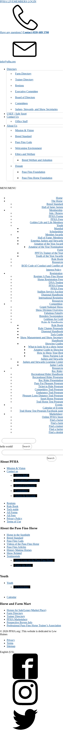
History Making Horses (19, 550)
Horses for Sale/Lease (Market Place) (26, 610)
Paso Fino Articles (16, 547)
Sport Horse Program (51, 398)
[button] (8, 188)
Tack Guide (57, 334)
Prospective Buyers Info (19, 622)
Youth (60, 225)
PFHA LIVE (7, 1)
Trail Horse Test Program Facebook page (41, 410)
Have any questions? (24, 32)
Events (58, 404)
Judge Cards (56, 365)
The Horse (56, 201)
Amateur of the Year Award (48, 243)
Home (59, 197)
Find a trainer (56, 426)
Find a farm (57, 423)
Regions (19, 85)
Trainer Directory (24, 79)
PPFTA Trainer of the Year (49, 252)
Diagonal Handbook (52, 294)
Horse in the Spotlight (18, 534)
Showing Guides (54, 343)
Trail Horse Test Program (49, 401)
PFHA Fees (57, 219)
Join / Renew (56, 213)
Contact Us (13, 116)
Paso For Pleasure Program (48, 383)
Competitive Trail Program (49, 389)
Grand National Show (51, 306)
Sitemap (11, 646)
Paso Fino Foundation (33, 171)
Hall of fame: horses (52, 207)
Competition (55, 303)
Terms (10, 643)
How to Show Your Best (50, 352)
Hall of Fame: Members (50, 237)
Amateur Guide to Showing (48, 349)
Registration (56, 273)
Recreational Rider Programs (47, 377)
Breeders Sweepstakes (51, 316)
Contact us (12, 471)
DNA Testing (56, 282)
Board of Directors (25, 97)
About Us (12, 125)
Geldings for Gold (53, 319)
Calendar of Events (53, 407)
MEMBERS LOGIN (25, 1)
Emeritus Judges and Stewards (47, 240)
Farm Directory (23, 73)
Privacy (11, 640)
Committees (21, 103)
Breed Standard (23, 136)
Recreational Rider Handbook (47, 374)
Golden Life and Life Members (46, 222)
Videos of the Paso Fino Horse (23, 544)
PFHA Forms (56, 216)
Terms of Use (14, 521)
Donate (19, 166)
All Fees (11, 515)
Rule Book (57, 259)
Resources (57, 262)
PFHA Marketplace (17, 619)
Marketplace (55, 413)
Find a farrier (56, 429)
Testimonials (13, 556)
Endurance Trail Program (49, 392)
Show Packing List (53, 355)
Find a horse (56, 420)
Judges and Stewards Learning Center (43, 361)
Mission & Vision (24, 130)
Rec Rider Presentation (51, 380)
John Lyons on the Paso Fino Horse (34, 560)
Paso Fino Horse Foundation (37, 177)
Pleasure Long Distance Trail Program (43, 395)
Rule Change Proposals (50, 328)
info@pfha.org (8, 61)
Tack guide (12, 509)
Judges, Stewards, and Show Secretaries (36, 109)
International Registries (51, 297)
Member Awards (54, 234)
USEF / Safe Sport (17, 113)
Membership (55, 210)
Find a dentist (56, 432)
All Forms (12, 512)
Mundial (58, 228)
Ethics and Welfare (25, 154)
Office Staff (21, 121)
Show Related (14, 553)
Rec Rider (57, 371)
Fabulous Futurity (53, 313)
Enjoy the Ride (23, 565)
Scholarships (56, 231)
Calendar (11, 597)
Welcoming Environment (28, 148)
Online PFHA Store (52, 416)
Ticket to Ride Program (50, 386)
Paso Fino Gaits (23, 142)
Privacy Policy (14, 518)
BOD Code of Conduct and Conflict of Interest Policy (42, 267)
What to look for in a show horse (45, 346)
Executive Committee (26, 91)
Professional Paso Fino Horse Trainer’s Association (34, 625)
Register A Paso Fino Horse (48, 276)
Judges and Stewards (52, 358)
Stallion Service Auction (50, 291)
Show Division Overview (49, 310)
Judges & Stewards (25, 495)
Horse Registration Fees (50, 279)
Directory (12, 69)
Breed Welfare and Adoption (37, 160)
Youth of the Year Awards (49, 256)
